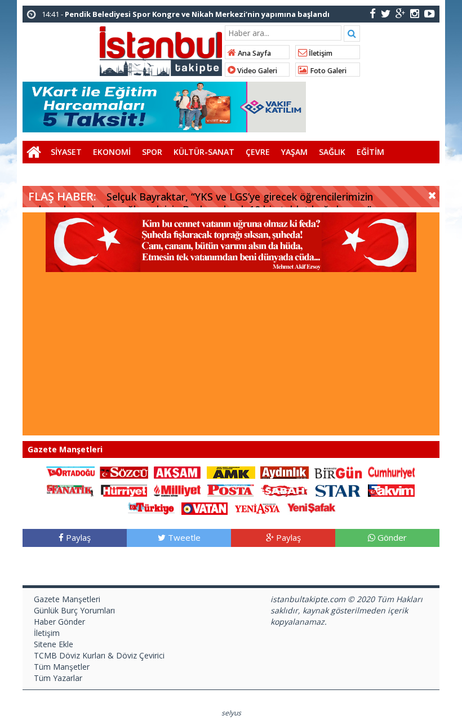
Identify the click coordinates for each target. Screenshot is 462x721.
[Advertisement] (231, 356)
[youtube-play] (429, 13)
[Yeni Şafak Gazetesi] (311, 507)
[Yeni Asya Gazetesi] (258, 507)
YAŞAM (294, 151)
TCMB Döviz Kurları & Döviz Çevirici (99, 655)
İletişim (319, 53)
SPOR (152, 151)
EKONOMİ (112, 151)
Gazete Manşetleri (67, 599)
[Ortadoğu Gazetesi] (70, 471)
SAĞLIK (332, 151)
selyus (231, 713)
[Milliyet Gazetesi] (177, 489)
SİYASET (66, 151)
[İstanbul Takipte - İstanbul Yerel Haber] (161, 49)
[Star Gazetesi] (338, 489)
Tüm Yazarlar (58, 678)
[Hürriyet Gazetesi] (124, 489)
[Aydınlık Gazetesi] (284, 471)
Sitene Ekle (53, 644)
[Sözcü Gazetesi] (124, 471)
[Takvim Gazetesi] (391, 489)
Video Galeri (256, 70)
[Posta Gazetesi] (231, 489)
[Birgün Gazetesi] (338, 471)
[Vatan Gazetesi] (204, 507)
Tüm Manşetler (62, 666)
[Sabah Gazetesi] (284, 489)
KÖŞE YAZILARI (56, 174)
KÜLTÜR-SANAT (204, 151)
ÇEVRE (258, 151)
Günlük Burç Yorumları (74, 610)
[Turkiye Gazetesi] (151, 507)
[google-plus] (400, 13)
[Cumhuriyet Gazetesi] (391, 471)
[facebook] (373, 13)
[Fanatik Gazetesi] (70, 489)
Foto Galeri (327, 70)
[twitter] (385, 13)
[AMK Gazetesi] (231, 471)
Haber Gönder (59, 621)
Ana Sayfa (253, 53)
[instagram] (414, 13)
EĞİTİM (370, 151)
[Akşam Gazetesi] (177, 471)
